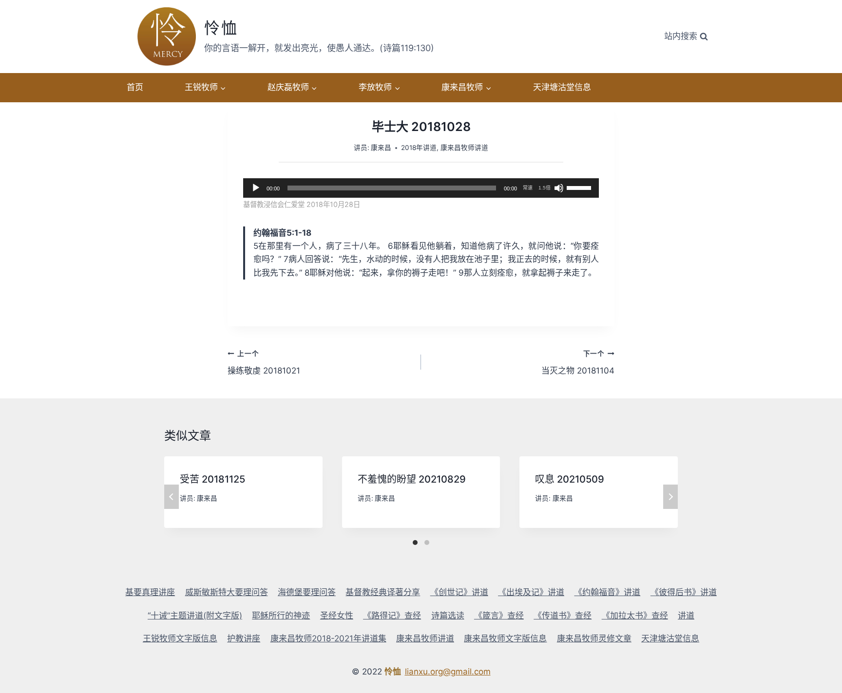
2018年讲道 (419, 147)
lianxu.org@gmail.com (448, 671)
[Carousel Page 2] (427, 542)
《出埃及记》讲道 (531, 592)
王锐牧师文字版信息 (180, 638)
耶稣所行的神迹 (281, 615)
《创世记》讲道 (459, 592)
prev (171, 497)
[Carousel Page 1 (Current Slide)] (415, 542)
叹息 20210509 (569, 479)
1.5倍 (544, 187)
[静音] (559, 188)
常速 (528, 187)
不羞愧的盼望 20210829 (412, 479)
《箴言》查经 (499, 615)
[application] (421, 188)
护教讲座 (243, 638)
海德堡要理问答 (307, 592)
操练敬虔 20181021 (264, 362)
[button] (222, 87)
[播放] (256, 188)
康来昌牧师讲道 (464, 147)
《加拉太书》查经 (635, 615)
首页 (135, 87)
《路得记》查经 (392, 615)
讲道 (686, 615)
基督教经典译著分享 (382, 592)
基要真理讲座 (150, 592)
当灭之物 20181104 (577, 362)
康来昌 (381, 147)
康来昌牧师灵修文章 (594, 638)
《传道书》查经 (563, 615)
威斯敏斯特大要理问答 (226, 592)
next (670, 497)
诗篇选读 (447, 615)
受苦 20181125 (212, 479)
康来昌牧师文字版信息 (505, 638)
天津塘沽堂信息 (562, 87)
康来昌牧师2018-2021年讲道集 (328, 638)
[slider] (580, 187)
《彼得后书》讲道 (684, 592)
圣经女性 (336, 615)
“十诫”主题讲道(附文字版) (195, 615)
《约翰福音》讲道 (607, 592)
